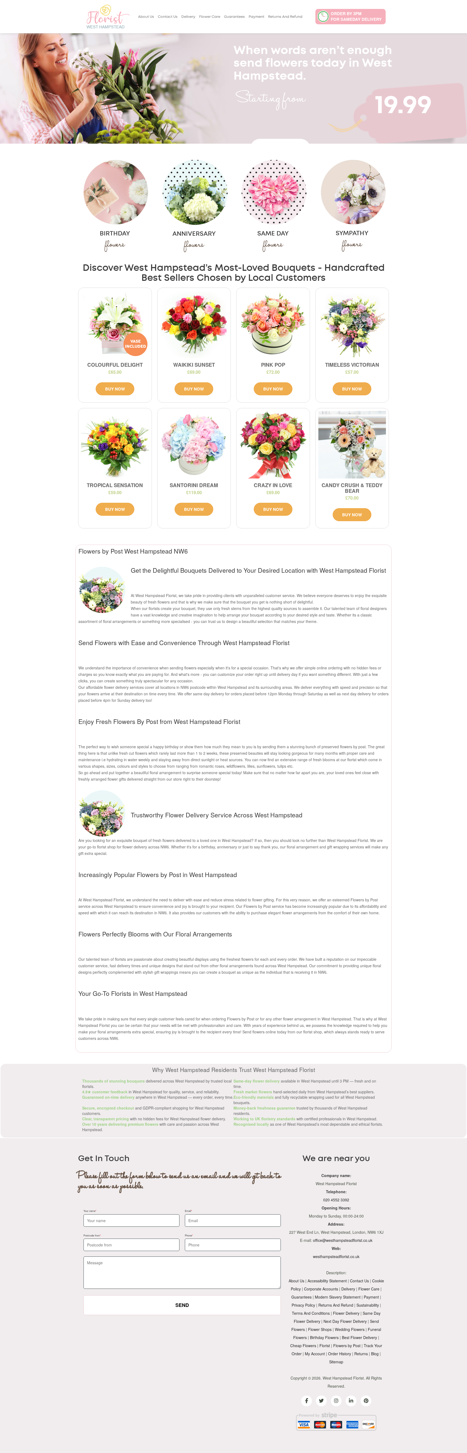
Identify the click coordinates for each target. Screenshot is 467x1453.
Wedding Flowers (350, 1329)
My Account (315, 1353)
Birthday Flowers (324, 1337)
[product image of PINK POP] (273, 324)
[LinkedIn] (351, 1400)
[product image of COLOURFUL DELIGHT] (115, 324)
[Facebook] (306, 1400)
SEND (182, 1305)
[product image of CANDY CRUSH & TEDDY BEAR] (352, 445)
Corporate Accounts (321, 1289)
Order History (339, 1353)
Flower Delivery (346, 1313)
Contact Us (168, 17)
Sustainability (367, 1305)
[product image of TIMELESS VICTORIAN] (352, 324)
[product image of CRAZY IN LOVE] (273, 445)
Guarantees (234, 17)
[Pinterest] (366, 1400)
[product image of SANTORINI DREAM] (194, 445)
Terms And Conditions (311, 1313)
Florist (324, 1345)
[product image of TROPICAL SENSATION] (115, 445)
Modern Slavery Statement (338, 1297)
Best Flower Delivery (359, 1337)
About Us (146, 17)
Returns (361, 1353)
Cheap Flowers (303, 1345)
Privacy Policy (303, 1305)
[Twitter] (321, 1400)
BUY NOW (115, 389)
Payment (256, 17)
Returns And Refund (285, 17)
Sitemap (336, 1361)
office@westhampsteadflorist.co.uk (342, 1240)
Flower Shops (320, 1329)
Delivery (188, 17)
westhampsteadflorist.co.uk (336, 1256)
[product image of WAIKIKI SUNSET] (194, 324)
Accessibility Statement (327, 1280)
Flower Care (209, 17)
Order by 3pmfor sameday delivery (356, 16)
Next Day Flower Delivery (345, 1321)
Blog (375, 1353)
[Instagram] (336, 1400)
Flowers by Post (347, 1345)
